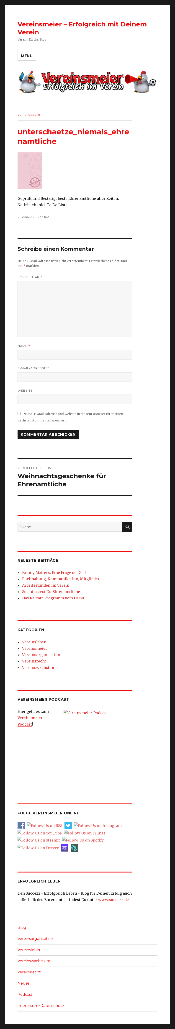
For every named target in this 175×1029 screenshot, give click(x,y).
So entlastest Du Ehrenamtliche (51, 591)
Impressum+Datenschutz (41, 1005)
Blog (22, 927)
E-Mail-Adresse (33, 368)
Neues (23, 983)
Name (24, 346)
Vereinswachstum (38, 667)
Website (25, 390)
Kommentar (30, 277)
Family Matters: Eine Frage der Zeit (54, 572)
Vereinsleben (34, 642)
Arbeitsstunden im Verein (45, 585)
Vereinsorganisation (41, 654)
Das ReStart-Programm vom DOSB (53, 598)
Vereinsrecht (34, 661)
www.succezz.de (113, 899)
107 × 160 (42, 216)
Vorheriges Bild (29, 114)
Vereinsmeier (34, 648)
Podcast (25, 994)
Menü (27, 56)
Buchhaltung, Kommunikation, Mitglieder (61, 579)
